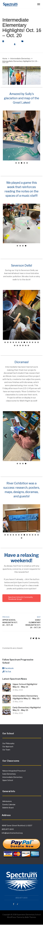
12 (35, 330)
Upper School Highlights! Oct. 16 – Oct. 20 (10, 610)
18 (25, 334)
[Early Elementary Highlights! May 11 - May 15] (6, 699)
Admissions (7, 790)
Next (36, 135)
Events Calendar (8, 793)
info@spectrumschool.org (12, 821)
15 (17, 334)
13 (38, 330)
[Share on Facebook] (30, 627)
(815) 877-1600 (8, 818)
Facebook (9, 656)
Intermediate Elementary (12, 766)
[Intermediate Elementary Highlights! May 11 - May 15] (6, 687)
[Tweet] (33, 627)
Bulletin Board (7, 796)
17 (23, 334)
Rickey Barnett (24, 44)
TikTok (8, 660)
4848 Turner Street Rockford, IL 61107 (17, 814)
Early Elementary (9, 762)
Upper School (7, 769)
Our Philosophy (8, 732)
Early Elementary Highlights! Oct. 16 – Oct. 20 (33, 612)
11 (32, 330)
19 (28, 334)
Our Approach (7, 735)
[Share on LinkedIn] (39, 627)
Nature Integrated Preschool (14, 759)
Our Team (6, 738)
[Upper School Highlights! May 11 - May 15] (6, 675)
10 (29, 330)
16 (20, 334)
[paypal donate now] (21, 835)
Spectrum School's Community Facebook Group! (20, 587)
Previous (6, 135)
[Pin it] (36, 627)
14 (14, 334)
